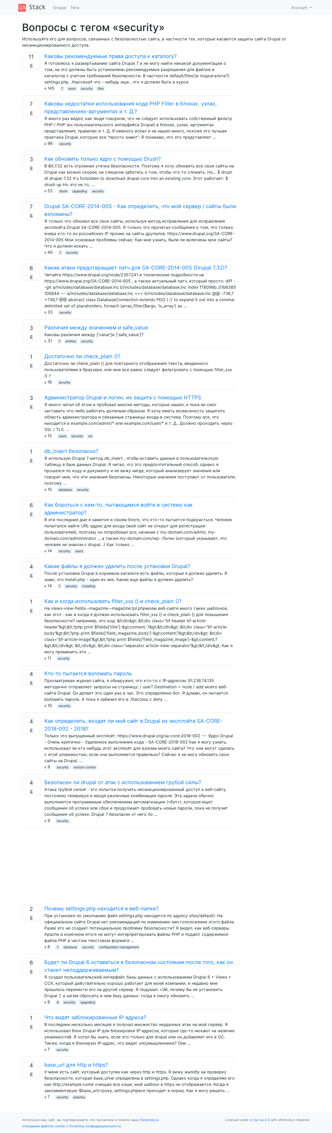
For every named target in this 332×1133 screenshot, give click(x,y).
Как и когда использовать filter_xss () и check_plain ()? (113, 601)
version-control (84, 767)
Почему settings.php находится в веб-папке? (101, 908)
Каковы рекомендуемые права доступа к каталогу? (110, 56)
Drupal (59, 7)
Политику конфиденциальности (95, 1126)
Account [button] (300, 7)
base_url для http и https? (76, 1065)
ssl (90, 436)
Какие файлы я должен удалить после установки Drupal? (117, 566)
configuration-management (119, 947)
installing (88, 586)
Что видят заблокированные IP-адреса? (95, 1017)
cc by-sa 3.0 (260, 1120)
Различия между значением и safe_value (96, 327)
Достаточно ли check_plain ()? (82, 356)
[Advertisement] (129, 868)
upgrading (79, 191)
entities (70, 341)
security (87, 88)
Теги (74, 7)
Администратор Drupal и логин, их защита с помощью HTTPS (122, 397)
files (101, 88)
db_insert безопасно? (71, 451)
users (72, 88)
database (65, 490)
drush (63, 191)
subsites (79, 1097)
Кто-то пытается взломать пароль (88, 673)
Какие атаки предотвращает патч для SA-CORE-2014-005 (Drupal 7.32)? (135, 268)
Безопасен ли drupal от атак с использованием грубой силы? (122, 782)
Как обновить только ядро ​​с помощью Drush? (102, 159)
